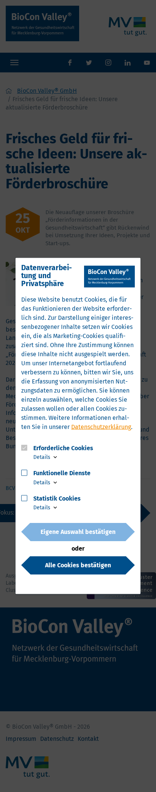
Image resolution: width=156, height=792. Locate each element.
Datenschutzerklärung (101, 426)
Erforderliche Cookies (63, 447)
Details (42, 457)
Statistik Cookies (57, 498)
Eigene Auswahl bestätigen (78, 531)
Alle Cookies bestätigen (78, 564)
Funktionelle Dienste (61, 473)
